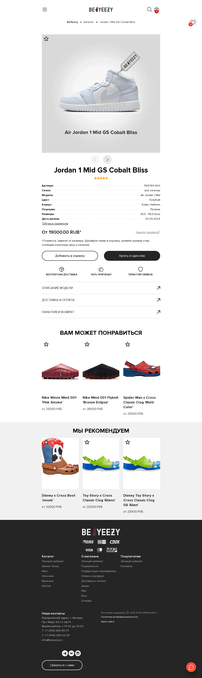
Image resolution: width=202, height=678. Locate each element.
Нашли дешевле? (148, 232)
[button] (107, 159)
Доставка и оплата (58, 300)
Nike (45, 571)
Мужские (47, 581)
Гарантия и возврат (58, 312)
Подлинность (90, 566)
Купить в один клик (132, 256)
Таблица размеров (55, 224)
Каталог (89, 22)
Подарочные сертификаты (98, 571)
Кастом (46, 586)
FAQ (83, 591)
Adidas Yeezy (50, 566)
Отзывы (86, 600)
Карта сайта (107, 621)
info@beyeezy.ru (52, 640)
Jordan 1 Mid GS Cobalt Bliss (117, 22)
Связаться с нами (62, 665)
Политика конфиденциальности (119, 616)
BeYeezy (72, 22)
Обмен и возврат (92, 576)
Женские (48, 576)
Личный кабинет (53, 561)
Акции (85, 586)
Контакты (127, 566)
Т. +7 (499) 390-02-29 (56, 635)
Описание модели (57, 288)
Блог (84, 595)
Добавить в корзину (70, 256)
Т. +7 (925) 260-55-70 (55, 630)
